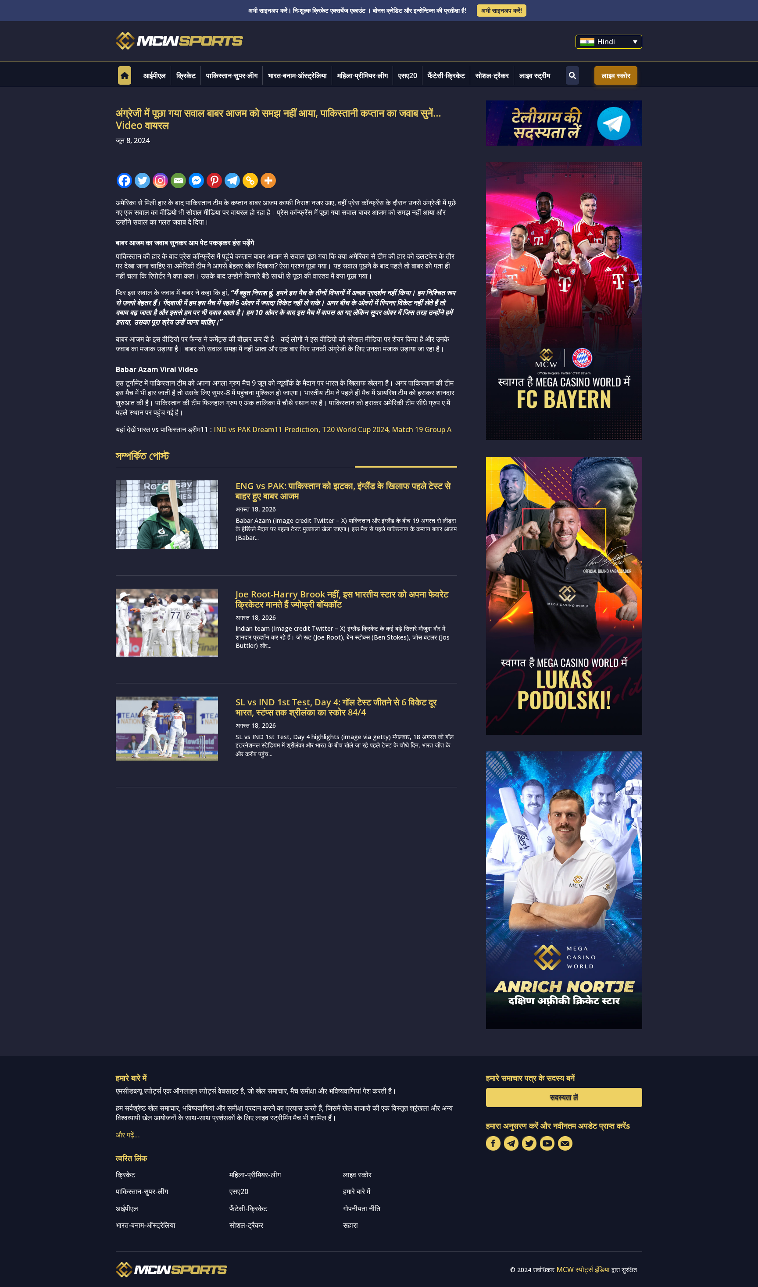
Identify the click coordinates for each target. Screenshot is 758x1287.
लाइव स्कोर (616, 75)
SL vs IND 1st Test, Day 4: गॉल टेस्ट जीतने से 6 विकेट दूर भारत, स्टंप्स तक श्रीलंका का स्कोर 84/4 (336, 707)
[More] (268, 180)
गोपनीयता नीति (361, 1208)
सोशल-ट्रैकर (492, 75)
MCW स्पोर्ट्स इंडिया (583, 1269)
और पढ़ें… (128, 1135)
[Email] (178, 180)
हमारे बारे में (356, 1191)
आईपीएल (154, 75)
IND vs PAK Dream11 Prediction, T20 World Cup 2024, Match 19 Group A (332, 429)
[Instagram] (160, 180)
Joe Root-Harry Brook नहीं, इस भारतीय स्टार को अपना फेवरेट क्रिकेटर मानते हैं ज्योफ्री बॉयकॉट (342, 599)
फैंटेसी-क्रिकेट (446, 75)
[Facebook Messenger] (196, 180)
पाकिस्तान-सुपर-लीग (231, 75)
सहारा (350, 1225)
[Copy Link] (250, 180)
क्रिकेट (186, 75)
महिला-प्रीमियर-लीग (362, 75)
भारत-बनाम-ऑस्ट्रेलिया (297, 75)
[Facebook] (124, 180)
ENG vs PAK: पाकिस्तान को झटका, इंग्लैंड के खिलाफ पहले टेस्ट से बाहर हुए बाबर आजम (343, 491)
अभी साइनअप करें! (501, 10)
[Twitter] (142, 180)
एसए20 (407, 75)
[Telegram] (232, 180)
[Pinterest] (214, 180)
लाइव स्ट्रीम (534, 75)
